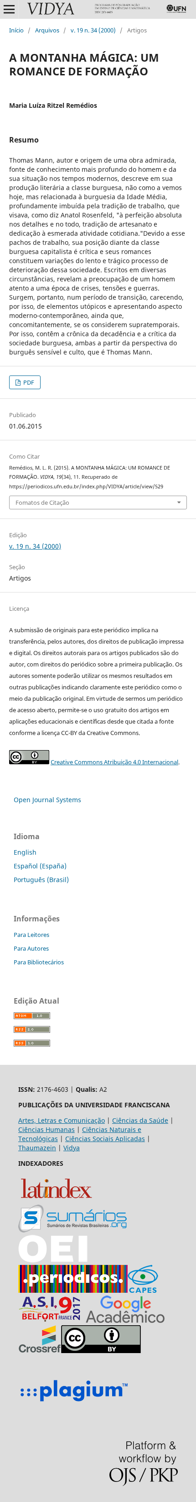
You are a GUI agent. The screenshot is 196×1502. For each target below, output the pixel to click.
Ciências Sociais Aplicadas (105, 1138)
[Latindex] (56, 1199)
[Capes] (143, 1290)
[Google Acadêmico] (125, 1320)
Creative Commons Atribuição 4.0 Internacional (114, 762)
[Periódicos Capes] (73, 1290)
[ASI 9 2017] (50, 1320)
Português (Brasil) (41, 879)
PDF (28, 382)
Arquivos (47, 30)
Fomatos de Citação (42, 502)
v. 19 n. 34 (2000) (93, 30)
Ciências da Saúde (140, 1120)
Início (16, 30)
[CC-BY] (101, 1350)
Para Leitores (31, 935)
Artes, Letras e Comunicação (61, 1120)
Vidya (71, 1147)
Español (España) (40, 866)
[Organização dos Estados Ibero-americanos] (72, 1230)
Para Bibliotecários (39, 962)
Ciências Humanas (46, 1129)
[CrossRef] (39, 1350)
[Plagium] (73, 1402)
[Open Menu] (9, 9)
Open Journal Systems (47, 799)
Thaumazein (37, 1147)
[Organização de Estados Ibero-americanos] (53, 1260)
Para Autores (31, 948)
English (25, 852)
